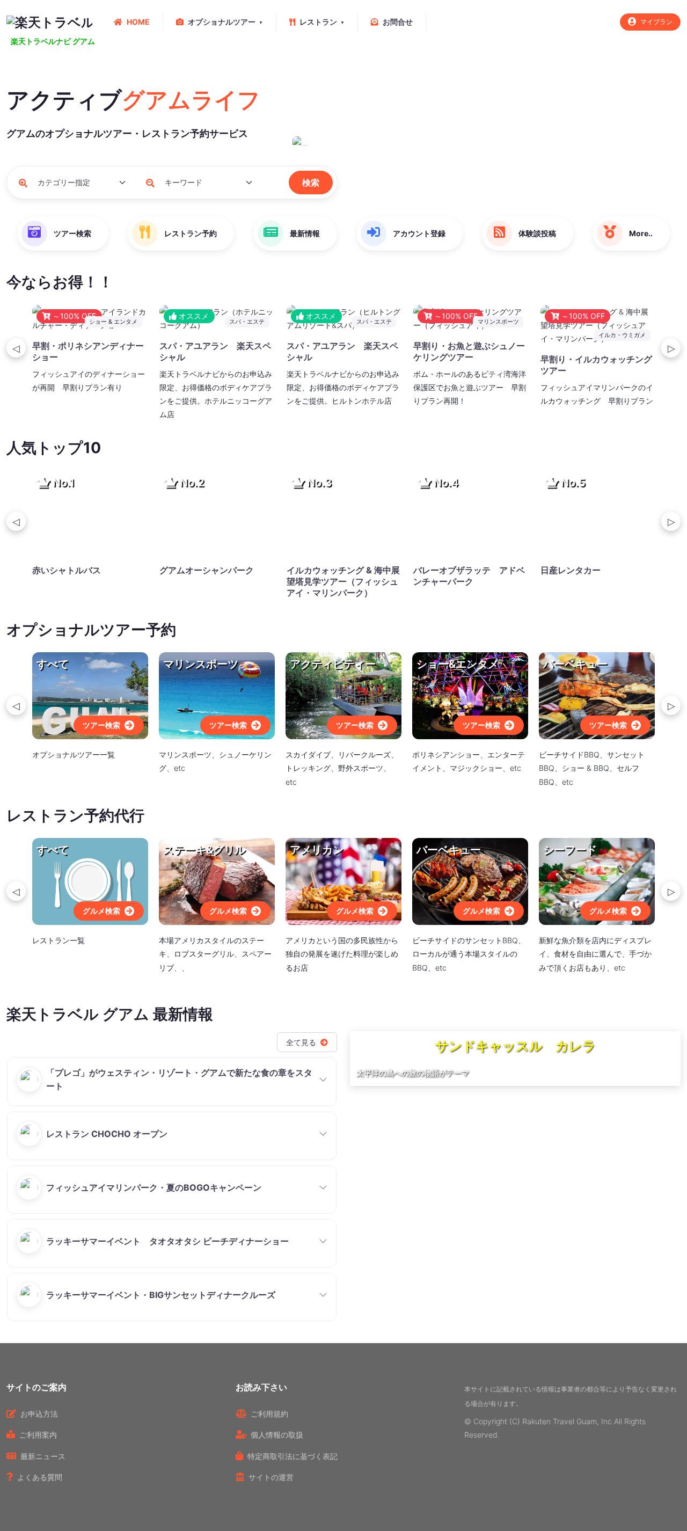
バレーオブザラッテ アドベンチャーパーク (469, 576)
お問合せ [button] (398, 21)
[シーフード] (597, 880)
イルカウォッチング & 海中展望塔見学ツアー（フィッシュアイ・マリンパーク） (343, 581)
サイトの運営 (271, 1477)
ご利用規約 (269, 1413)
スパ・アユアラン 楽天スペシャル (215, 351)
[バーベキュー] (597, 694)
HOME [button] (138, 21)
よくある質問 (39, 1477)
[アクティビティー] (343, 694)
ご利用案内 (38, 1434)
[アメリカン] (343, 880)
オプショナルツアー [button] (221, 21)
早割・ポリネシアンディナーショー (88, 351)
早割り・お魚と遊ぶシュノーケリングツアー (469, 351)
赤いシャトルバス (66, 570)
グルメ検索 (101, 910)
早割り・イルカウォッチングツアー (596, 365)
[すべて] (90, 694)
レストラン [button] (318, 21)
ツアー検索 (101, 725)
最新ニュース (42, 1456)
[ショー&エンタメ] (470, 694)
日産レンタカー (570, 570)
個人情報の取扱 (277, 1434)
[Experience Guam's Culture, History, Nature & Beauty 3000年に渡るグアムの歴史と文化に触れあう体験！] (487, 143)
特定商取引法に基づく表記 (292, 1456)
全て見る (301, 1042)
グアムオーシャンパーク (206, 570)
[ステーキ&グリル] (217, 880)
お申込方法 (39, 1413)
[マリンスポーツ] (217, 694)
